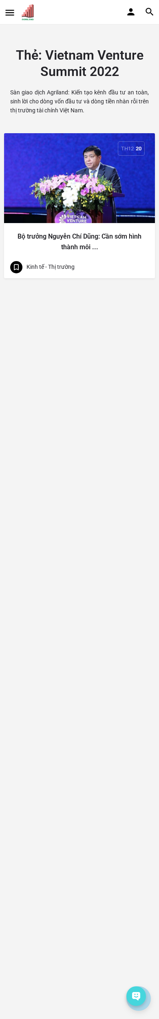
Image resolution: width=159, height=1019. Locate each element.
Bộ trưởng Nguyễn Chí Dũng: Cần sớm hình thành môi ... (79, 241)
